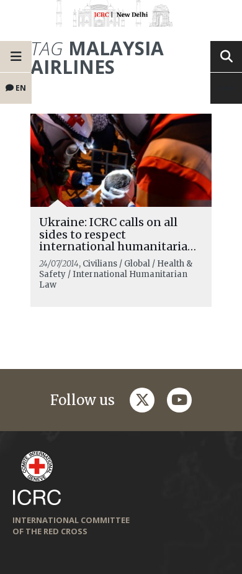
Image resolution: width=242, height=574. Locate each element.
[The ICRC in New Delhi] (121, 15)
